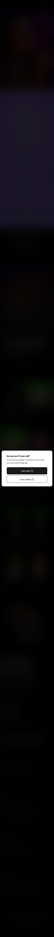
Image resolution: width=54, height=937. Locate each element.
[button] (27, 470)
